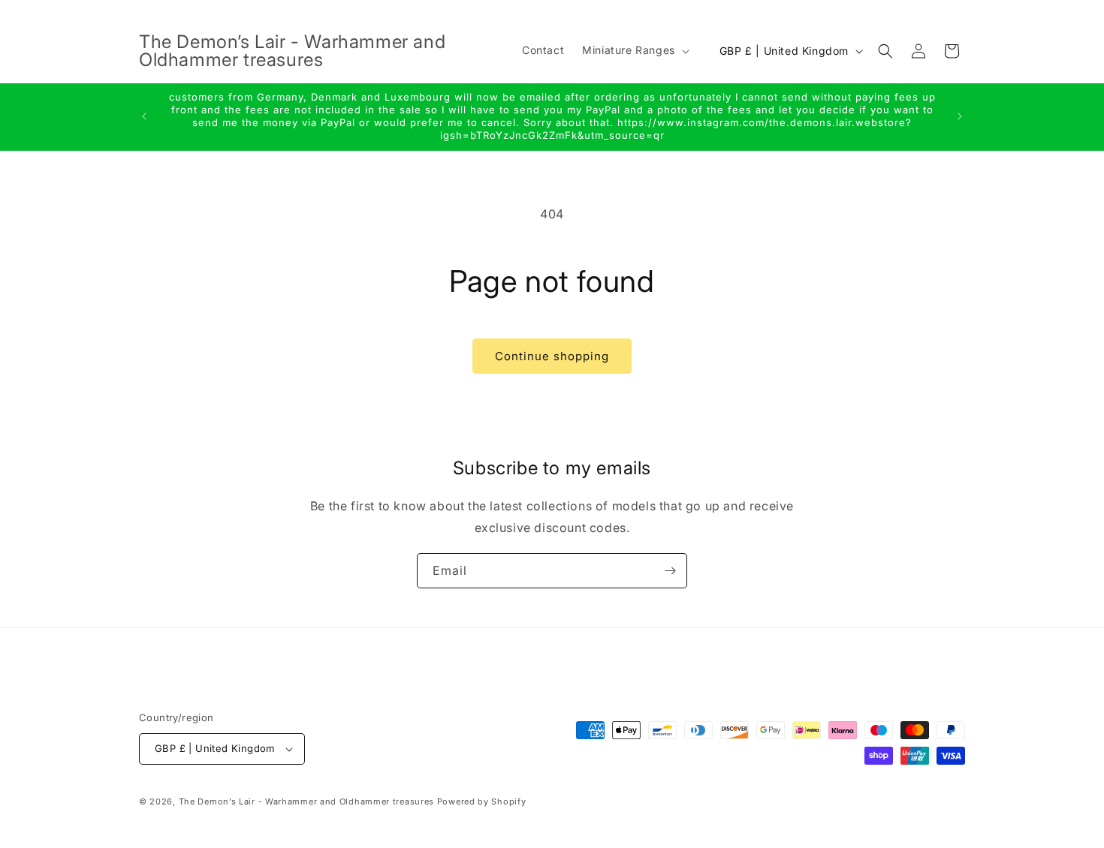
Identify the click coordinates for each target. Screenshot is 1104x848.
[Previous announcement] (144, 116)
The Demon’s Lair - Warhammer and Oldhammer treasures (306, 801)
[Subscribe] (669, 570)
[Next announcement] (959, 116)
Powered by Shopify (481, 801)
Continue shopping (552, 356)
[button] (634, 50)
